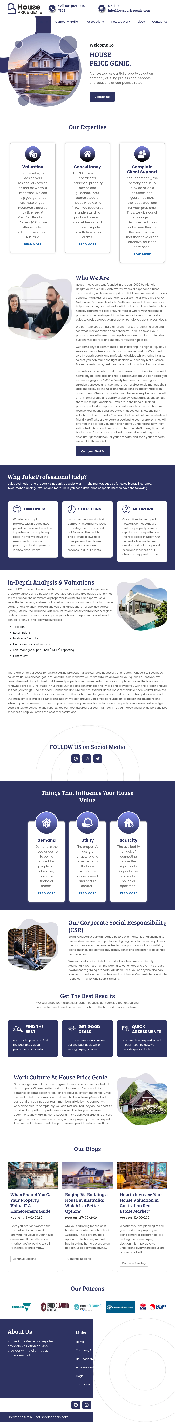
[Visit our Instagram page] (86, 758)
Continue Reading (24, 1259)
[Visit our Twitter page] (97, 758)
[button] (83, 1310)
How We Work (120, 22)
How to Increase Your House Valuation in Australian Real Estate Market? (141, 1203)
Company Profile (66, 22)
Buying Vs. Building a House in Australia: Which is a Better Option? (86, 1203)
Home (44, 22)
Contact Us (159, 22)
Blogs (141, 22)
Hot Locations (94, 22)
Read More (32, 244)
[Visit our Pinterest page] (75, 758)
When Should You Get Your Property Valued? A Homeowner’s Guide (31, 1203)
